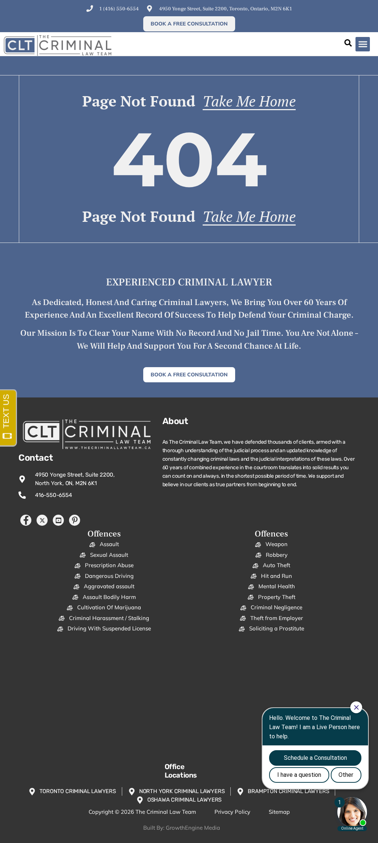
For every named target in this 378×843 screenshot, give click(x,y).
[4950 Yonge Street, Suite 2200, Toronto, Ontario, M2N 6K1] (149, 8)
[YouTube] (58, 520)
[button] (362, 44)
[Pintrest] (74, 520)
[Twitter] (42, 520)
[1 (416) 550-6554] (89, 8)
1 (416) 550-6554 (119, 9)
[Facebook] (25, 520)
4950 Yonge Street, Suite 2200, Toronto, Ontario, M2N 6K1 (225, 9)
